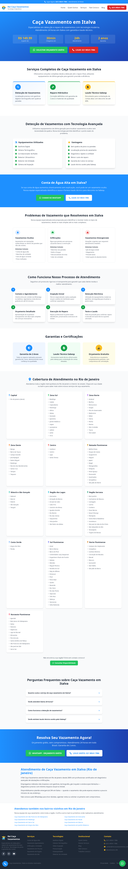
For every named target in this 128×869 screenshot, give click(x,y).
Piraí (51, 577)
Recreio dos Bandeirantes (19, 466)
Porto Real (53, 580)
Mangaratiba (93, 466)
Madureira (92, 413)
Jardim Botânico (55, 422)
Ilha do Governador (95, 410)
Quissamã (92, 563)
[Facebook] (4, 854)
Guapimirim (93, 455)
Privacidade (104, 863)
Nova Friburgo (93, 513)
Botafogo (53, 399)
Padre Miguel (14, 460)
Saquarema (53, 519)
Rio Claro (53, 588)
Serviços (83, 7)
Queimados (92, 477)
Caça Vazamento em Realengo (24, 819)
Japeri (91, 460)
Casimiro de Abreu (56, 507)
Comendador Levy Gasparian (59, 554)
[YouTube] (14, 854)
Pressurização (57, 849)
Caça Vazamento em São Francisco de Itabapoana (31, 817)
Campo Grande (15, 455)
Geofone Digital (58, 840)
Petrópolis (92, 516)
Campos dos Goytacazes (97, 546)
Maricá (12, 499)
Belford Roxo (93, 449)
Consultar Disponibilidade (65, 663)
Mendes (52, 563)
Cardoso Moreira (94, 552)
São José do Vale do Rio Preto (98, 524)
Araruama (53, 496)
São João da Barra (95, 568)
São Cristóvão (93, 427)
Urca (51, 435)
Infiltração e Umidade (34, 846)
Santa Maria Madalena (96, 519)
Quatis (52, 582)
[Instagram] (9, 854)
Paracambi (92, 474)
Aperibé (13, 618)
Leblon (52, 430)
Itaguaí (91, 457)
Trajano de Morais (95, 533)
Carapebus (92, 549)
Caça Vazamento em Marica (73, 822)
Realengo (13, 463)
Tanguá (12, 507)
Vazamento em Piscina (34, 849)
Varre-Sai (13, 649)
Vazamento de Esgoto (34, 851)
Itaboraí (13, 496)
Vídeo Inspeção (58, 846)
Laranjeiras (53, 427)
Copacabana (54, 405)
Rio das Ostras (54, 516)
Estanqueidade (58, 851)
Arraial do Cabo (55, 502)
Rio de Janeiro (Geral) (17, 399)
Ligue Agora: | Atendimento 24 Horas (65, 2)
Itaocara (13, 627)
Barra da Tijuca (15, 452)
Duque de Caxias (94, 452)
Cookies (112, 863)
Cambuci (53, 449)
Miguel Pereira (55, 566)
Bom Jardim (93, 496)
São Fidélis (92, 566)
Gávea (52, 413)
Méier (91, 416)
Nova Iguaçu (93, 471)
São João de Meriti (95, 483)
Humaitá (52, 416)
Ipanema (53, 419)
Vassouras (53, 602)
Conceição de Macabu (96, 554)
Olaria (91, 419)
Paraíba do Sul (54, 568)
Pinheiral (53, 574)
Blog (103, 7)
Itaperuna (13, 630)
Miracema (13, 635)
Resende (52, 585)
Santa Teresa (54, 457)
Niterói (12, 502)
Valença (52, 599)
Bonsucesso (93, 405)
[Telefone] (5, 864)
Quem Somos (73, 7)
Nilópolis (92, 469)
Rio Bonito (53, 513)
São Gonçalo (14, 505)
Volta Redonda (54, 605)
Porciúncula (14, 638)
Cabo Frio (53, 505)
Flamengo (53, 408)
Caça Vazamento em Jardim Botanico (76, 825)
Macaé (91, 557)
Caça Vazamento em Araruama (74, 817)
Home (63, 7)
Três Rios (53, 596)
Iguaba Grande (55, 510)
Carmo (91, 505)
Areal (51, 546)
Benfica (91, 402)
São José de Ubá (15, 646)
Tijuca (91, 430)
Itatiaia (52, 560)
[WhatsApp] (122, 863)
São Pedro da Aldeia (56, 524)
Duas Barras (93, 510)
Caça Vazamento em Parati (73, 819)
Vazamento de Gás (33, 854)
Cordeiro (92, 507)
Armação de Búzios (56, 499)
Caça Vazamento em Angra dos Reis (26, 825)
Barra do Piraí (54, 552)
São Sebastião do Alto (96, 527)
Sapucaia (53, 594)
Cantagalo (92, 502)
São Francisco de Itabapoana (20, 644)
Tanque (12, 471)
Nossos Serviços (83, 843)
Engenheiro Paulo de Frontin (59, 557)
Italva (12, 624)
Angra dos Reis (15, 546)
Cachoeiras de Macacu (96, 499)
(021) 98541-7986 (112, 840)
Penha (91, 422)
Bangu (12, 449)
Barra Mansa (54, 549)
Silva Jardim (54, 521)
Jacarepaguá (14, 457)
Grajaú (91, 408)
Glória (52, 410)
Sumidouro (92, 521)
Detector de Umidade (60, 854)
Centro (52, 452)
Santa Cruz (14, 469)
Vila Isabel (92, 433)
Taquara (13, 474)
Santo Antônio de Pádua (18, 641)
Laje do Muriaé (15, 632)
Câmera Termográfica (60, 843)
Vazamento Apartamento (35, 843)
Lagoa (52, 424)
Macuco (91, 560)
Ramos (91, 424)
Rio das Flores (54, 591)
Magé (91, 463)
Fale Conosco (94, 7)
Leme (51, 433)
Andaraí (91, 399)
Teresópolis (92, 530)
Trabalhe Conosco (84, 851)
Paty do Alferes (55, 571)
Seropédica (92, 480)
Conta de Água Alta (33, 840)
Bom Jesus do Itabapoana (19, 621)
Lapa (51, 455)
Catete (52, 402)
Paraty (12, 549)
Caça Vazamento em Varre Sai (24, 822)
